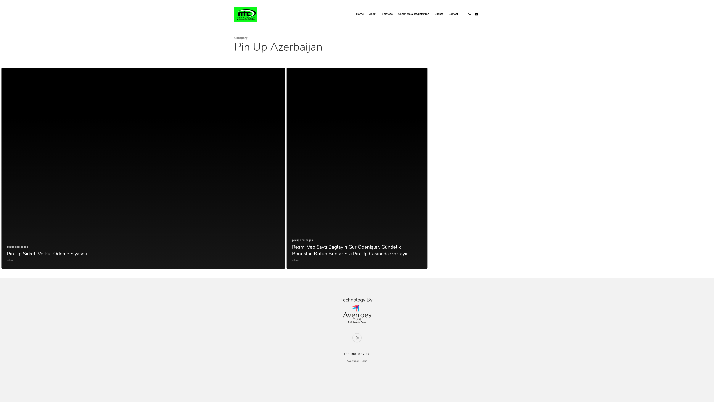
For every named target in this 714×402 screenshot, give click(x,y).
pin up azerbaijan (17, 246)
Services (387, 13)
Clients (439, 13)
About (372, 13)
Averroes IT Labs (357, 361)
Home (360, 13)
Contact (453, 13)
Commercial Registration (413, 13)
